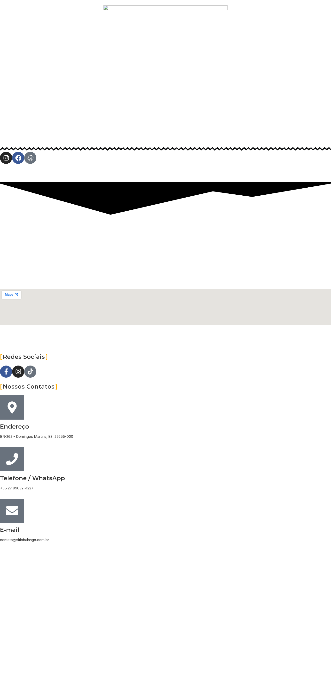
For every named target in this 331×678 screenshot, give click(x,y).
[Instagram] (6, 158)
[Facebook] (18, 158)
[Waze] (30, 158)
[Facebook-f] (6, 372)
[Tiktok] (30, 372)
